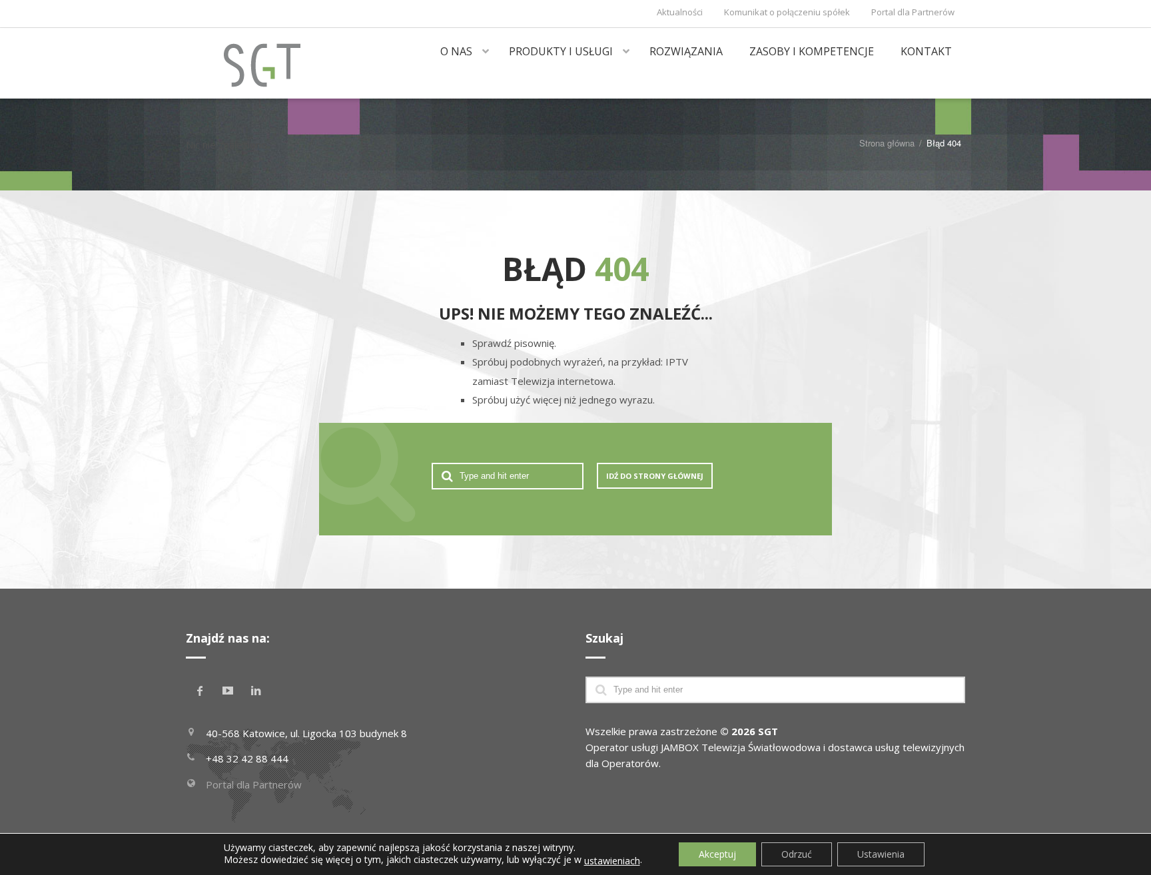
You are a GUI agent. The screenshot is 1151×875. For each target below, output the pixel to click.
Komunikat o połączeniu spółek (787, 12)
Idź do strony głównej (654, 476)
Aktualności (680, 12)
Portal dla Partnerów (913, 12)
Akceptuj (717, 854)
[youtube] (228, 691)
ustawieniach (612, 861)
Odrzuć (796, 854)
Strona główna (887, 143)
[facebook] (200, 691)
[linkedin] (256, 691)
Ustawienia (881, 854)
